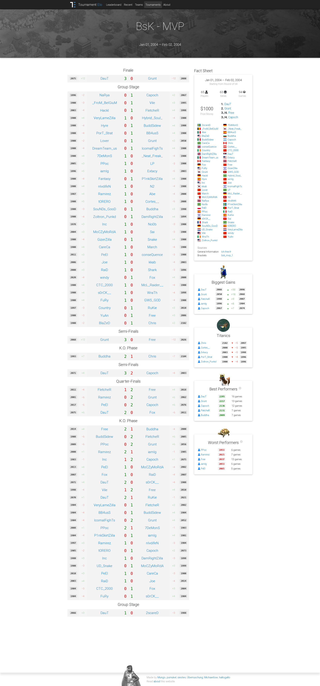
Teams (139, 4)
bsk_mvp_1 (227, 255)
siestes (182, 677)
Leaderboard (113, 4)
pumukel (171, 677)
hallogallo (224, 677)
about (157, 681)
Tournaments (153, 4)
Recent (128, 4)
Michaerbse (211, 677)
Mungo (162, 677)
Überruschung (195, 677)
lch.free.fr (226, 251)
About (166, 4)
